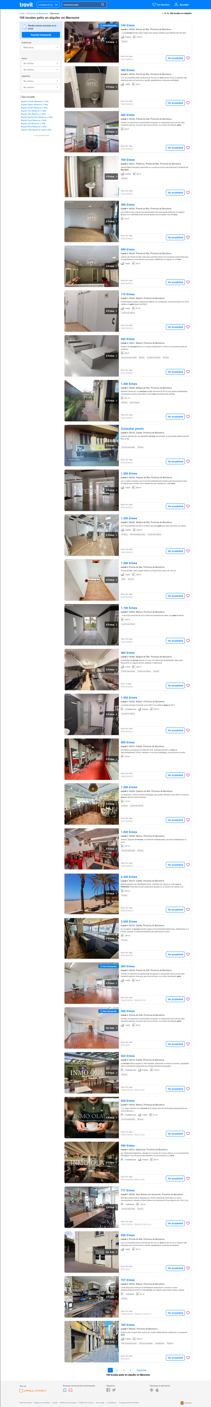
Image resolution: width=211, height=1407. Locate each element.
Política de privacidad (68, 1402)
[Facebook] (108, 1391)
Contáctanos (112, 1402)
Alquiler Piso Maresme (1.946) (33, 110)
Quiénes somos (25, 1402)
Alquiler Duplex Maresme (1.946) (34, 104)
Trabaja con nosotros (42, 1402)
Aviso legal (100, 1402)
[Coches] (70, 1391)
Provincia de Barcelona (37, 13)
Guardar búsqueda (41, 34)
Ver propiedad (175, 58)
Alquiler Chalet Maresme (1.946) (34, 107)
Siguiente (141, 1370)
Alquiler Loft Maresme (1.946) (33, 123)
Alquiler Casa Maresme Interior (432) (36, 129)
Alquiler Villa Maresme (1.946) (33, 114)
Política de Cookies (86, 1402)
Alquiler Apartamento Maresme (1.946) (37, 117)
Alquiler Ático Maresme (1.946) (34, 126)
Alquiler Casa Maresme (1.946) (34, 120)
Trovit (21, 13)
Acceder (184, 4)
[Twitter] (114, 1391)
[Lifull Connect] (32, 1391)
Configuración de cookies (129, 1402)
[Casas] (65, 1391)
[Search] (102, 5)
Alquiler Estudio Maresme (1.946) (35, 101)
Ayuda (54, 1402)
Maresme (55, 13)
